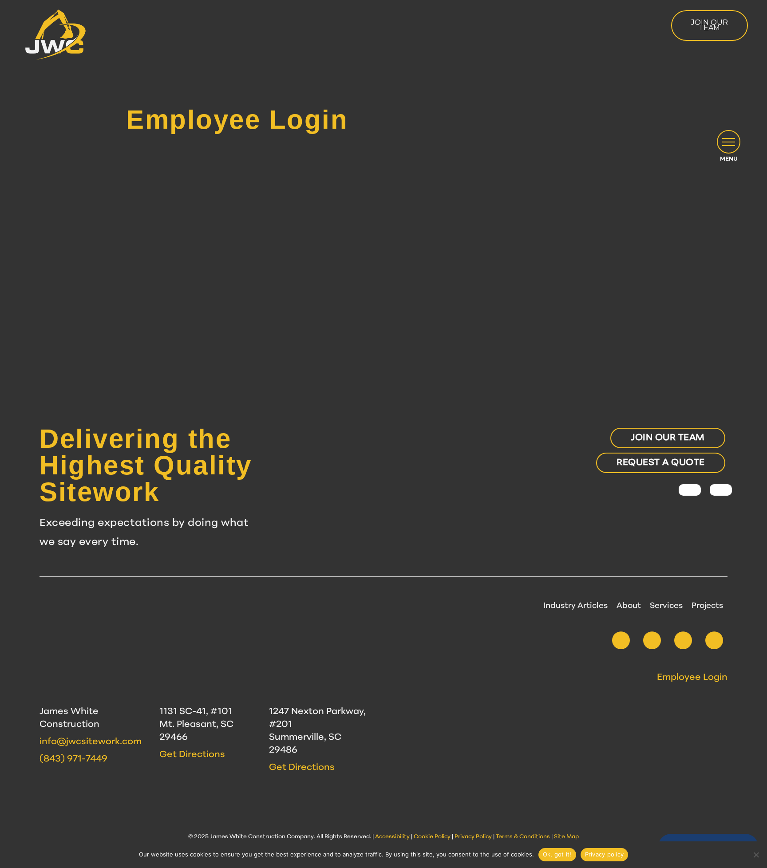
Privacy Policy (473, 837)
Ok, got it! (557, 854)
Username (304, 168)
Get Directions (192, 754)
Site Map (566, 837)
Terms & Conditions (523, 837)
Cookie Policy (432, 837)
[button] (728, 142)
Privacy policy (604, 854)
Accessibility (392, 837)
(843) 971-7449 (73, 759)
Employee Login (692, 677)
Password (303, 209)
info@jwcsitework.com (91, 742)
